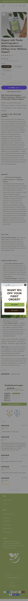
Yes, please (14, 304)
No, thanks (14, 310)
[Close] (25, 285)
